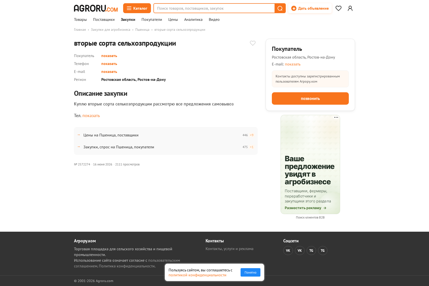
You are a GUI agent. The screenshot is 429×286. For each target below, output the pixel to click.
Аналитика (193, 19)
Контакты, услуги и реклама (229, 248)
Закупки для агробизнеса (110, 29)
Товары (80, 19)
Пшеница (142, 29)
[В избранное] (253, 44)
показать (109, 55)
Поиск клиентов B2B (310, 217)
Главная (80, 29)
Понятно (250, 272)
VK (288, 250)
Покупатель (287, 49)
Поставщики (104, 19)
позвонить (310, 98)
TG (311, 250)
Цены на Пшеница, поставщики (111, 134)
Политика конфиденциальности (127, 265)
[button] (279, 8)
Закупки (128, 19)
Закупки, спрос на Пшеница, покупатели (118, 146)
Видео (214, 19)
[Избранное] (338, 8)
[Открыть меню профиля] (350, 8)
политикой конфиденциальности (197, 274)
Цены (173, 19)
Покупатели (152, 19)
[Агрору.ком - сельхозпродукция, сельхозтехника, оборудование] (96, 8)
